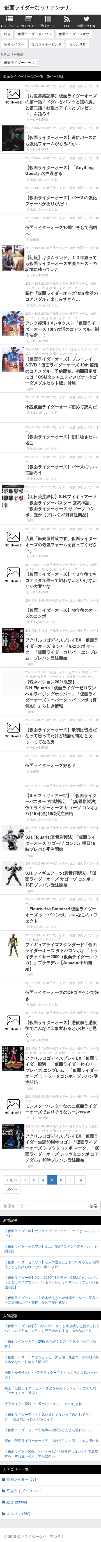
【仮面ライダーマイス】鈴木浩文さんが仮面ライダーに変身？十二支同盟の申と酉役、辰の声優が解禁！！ (51, 1300)
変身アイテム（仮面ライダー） (71, 349)
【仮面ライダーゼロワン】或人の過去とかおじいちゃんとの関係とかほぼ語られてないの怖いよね (51, 1264)
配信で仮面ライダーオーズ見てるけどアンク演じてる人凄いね (51, 1440)
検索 (93, 1205)
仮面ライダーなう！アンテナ (37, 7)
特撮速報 (33, 239)
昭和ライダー (14, 44)
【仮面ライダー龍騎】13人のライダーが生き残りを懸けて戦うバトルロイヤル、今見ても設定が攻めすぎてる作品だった (51, 1328)
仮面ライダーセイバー (74, 1052)
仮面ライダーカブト (51, 676)
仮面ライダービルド (46, 44)
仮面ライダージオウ (74, 33)
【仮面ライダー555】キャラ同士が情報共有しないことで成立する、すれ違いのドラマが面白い (51, 1453)
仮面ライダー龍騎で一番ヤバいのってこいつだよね (43, 1403)
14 (80, 1179)
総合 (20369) (16, 1502)
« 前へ (12, 1179)
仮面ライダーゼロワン (35, 33)
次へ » (11, 1189)
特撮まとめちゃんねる (42, 179)
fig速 (30, 388)
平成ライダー (59, 86)
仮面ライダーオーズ (19, 62)
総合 (7, 33)
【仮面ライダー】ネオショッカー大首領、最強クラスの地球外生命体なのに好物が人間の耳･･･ (51, 1359)
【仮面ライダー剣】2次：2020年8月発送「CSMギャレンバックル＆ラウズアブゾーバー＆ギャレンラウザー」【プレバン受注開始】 (51, 1282)
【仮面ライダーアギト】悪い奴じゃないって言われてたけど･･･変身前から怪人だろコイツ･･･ (48, 1416)
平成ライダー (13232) (24, 1490)
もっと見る (77, 44)
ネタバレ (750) (18, 1513)
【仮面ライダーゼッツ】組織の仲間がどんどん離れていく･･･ (50, 1429)
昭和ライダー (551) (22, 1479)
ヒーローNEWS (37, 119)
